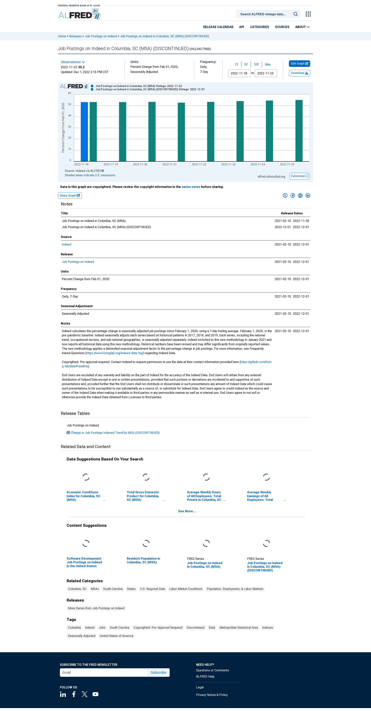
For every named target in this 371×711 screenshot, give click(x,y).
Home (62, 36)
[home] (80, 14)
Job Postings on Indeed (101, 36)
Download (298, 73)
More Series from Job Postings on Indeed (96, 608)
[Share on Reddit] (300, 195)
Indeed (66, 244)
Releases (75, 36)
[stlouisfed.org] (79, 5)
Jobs (102, 627)
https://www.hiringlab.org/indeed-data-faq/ (114, 353)
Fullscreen (298, 176)
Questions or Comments (212, 670)
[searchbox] (268, 14)
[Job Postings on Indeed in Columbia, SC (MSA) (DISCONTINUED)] (266, 544)
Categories (259, 27)
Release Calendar (218, 27)
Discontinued (195, 627)
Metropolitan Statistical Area (239, 627)
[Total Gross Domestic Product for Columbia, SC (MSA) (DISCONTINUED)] (146, 477)
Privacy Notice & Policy (212, 695)
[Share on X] (285, 195)
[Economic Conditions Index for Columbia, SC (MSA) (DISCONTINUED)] (86, 477)
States (131, 589)
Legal (200, 687)
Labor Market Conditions (186, 589)
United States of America (116, 636)
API (241, 27)
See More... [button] (187, 511)
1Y (236, 64)
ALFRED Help (205, 676)
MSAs (95, 589)
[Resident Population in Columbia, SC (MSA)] (146, 544)
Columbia (74, 627)
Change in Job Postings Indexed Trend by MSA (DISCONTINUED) (115, 433)
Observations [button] (71, 62)
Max (268, 64)
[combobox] (268, 14)
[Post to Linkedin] (307, 195)
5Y (246, 64)
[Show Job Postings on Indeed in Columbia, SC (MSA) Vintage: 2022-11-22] (138, 86)
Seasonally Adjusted (81, 636)
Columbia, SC (77, 589)
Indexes (267, 627)
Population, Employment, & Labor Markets (235, 589)
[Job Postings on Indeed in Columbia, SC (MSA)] (206, 544)
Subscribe (158, 672)
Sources (282, 27)
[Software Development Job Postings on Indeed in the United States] (86, 544)
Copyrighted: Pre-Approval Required (158, 627)
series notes (191, 187)
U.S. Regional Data (152, 589)
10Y (256, 64)
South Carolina (113, 589)
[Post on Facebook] (292, 195)
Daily (212, 627)
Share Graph (68, 195)
